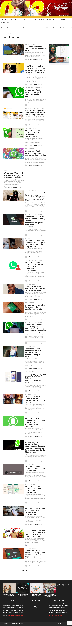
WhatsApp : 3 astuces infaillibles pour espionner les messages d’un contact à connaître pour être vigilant (35, 329)
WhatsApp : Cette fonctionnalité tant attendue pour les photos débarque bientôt (33, 353)
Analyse (55, 28)
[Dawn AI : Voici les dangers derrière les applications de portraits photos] (13, 399)
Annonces (49, 19)
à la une (27, 484)
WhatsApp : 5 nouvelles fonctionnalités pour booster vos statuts (35, 307)
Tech (28, 19)
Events (8, 28)
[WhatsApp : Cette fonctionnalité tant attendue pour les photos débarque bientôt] (13, 351)
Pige (24, 19)
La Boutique (14, 623)
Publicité (56, 19)
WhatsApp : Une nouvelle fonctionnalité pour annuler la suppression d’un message (35, 422)
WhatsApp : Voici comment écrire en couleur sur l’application (35, 153)
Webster (41, 19)
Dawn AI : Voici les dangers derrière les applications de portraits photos (35, 399)
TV (8, 19)
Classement (26, 28)
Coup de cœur (16, 28)
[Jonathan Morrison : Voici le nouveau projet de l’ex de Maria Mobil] (13, 289)
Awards (3, 19)
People (26, 284)
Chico (20, 19)
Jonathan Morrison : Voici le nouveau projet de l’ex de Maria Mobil (35, 288)
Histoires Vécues (36, 28)
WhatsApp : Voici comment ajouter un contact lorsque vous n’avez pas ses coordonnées (34, 266)
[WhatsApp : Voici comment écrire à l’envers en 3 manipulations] (13, 133)
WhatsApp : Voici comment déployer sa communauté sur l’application (34, 489)
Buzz (26, 238)
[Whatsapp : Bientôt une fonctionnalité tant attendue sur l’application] (13, 511)
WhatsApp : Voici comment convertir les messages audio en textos (34, 93)
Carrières (63, 19)
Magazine (13, 19)
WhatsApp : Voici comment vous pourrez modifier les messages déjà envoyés (35, 554)
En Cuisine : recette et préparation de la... (36, 595)
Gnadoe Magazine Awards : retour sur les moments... (9, 595)
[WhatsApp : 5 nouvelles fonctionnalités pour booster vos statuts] (13, 307)
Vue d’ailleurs (47, 28)
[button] (36, 25)
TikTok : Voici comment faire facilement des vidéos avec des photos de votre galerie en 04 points (35, 197)
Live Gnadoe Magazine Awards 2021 (23, 595)
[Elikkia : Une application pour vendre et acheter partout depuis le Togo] (13, 113)
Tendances (6, 623)
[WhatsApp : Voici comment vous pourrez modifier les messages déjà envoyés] (13, 553)
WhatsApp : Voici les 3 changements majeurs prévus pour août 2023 (13, 175)
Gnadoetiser (5, 22)
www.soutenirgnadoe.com (55, 615)
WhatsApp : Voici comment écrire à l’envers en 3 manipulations (32, 133)
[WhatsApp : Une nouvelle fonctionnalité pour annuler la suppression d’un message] (13, 421)
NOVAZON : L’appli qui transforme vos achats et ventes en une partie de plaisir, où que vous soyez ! (35, 70)
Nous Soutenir (24, 623)
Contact (34, 19)
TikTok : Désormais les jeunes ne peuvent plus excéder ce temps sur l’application (35, 243)
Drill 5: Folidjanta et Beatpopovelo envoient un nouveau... (50, 595)
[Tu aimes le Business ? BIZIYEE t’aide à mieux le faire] (13, 49)
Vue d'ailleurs (32, 284)
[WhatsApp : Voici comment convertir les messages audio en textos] (13, 92)
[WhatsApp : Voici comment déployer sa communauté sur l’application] (13, 489)
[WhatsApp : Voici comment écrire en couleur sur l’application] (13, 153)
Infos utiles (32, 44)
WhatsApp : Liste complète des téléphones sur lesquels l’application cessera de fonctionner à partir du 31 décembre (35, 447)
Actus (30, 484)
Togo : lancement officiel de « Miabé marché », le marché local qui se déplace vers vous (35, 533)
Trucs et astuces (38, 87)
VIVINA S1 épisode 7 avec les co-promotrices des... (63, 585)
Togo (2, 28)
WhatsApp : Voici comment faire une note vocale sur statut (35, 468)
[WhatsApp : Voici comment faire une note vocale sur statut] (13, 469)
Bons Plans (63, 28)
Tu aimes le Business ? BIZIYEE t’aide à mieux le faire (35, 48)
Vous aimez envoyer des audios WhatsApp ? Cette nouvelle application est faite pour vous (35, 378)
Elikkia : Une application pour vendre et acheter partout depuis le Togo (35, 112)
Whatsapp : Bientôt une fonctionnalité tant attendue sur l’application (35, 511)
